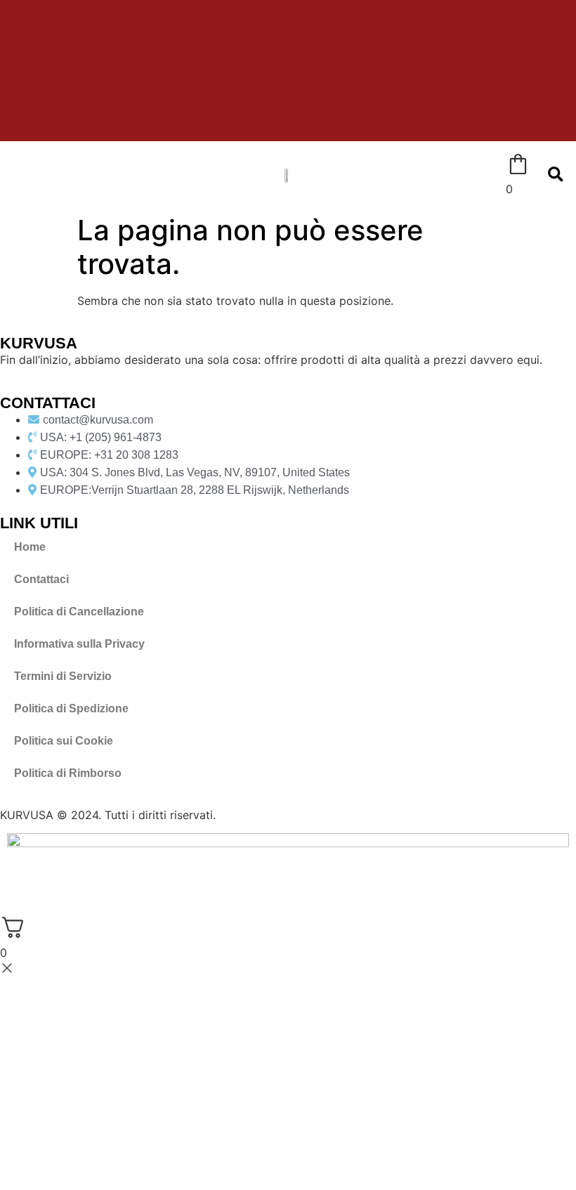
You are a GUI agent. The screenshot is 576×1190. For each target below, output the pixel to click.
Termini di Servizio (63, 676)
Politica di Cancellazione (79, 611)
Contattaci (41, 579)
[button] (12, 174)
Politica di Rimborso (68, 773)
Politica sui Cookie (63, 741)
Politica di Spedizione (71, 708)
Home (30, 547)
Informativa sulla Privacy (79, 644)
